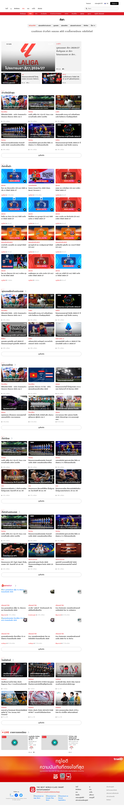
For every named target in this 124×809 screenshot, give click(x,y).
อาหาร (66, 14)
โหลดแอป (88, 3)
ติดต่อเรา (108, 800)
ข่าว (36, 14)
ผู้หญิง (82, 14)
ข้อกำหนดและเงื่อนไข (111, 790)
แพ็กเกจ (91, 795)
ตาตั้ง (33, 9)
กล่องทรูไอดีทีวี (80, 797)
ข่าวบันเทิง (44, 14)
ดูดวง (89, 14)
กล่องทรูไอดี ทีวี (98, 3)
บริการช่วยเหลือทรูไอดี (82, 800)
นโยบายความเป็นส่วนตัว (112, 793)
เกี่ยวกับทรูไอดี (110, 787)
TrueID (10, 3)
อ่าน (23, 9)
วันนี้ (6, 9)
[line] (11, 795)
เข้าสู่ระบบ (114, 3)
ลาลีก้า (57, 112)
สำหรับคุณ (23, 14)
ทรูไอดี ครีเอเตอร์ (99, 14)
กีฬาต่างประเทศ (9, 512)
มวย (2, 486)
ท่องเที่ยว (74, 14)
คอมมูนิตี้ (91, 797)
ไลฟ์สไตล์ (6, 660)
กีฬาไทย (86, 25)
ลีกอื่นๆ (58, 140)
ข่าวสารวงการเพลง (55, 14)
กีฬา (30, 14)
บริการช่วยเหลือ (110, 796)
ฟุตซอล (58, 384)
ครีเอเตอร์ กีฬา (5, 605)
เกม (28, 9)
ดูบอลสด (55, 25)
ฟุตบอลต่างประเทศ (75, 25)
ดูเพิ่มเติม (41, 155)
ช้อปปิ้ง (78, 795)
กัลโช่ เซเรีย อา (60, 339)
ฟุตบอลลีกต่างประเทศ (44, 25)
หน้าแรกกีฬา (32, 25)
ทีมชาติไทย (4, 112)
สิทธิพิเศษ (17, 9)
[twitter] (21, 795)
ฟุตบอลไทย (64, 25)
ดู (89, 787)
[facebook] (16, 795)
